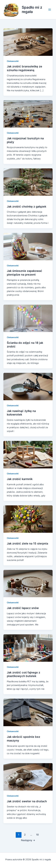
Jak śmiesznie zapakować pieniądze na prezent (24, 272)
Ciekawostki (13, 61)
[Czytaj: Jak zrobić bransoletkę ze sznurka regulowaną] (27, 42)
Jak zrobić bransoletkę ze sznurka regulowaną (24, 68)
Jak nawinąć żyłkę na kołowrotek (21, 412)
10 (37, 834)
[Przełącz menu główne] (49, 9)
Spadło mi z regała (32, 9)
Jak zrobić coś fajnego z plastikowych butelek (23, 674)
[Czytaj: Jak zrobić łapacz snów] (27, 583)
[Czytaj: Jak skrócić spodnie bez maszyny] (27, 712)
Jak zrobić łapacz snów (23, 608)
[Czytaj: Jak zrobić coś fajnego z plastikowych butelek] (27, 648)
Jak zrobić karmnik (20, 479)
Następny (28, 840)
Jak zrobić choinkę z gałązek (26, 206)
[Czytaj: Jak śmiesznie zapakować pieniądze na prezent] (27, 246)
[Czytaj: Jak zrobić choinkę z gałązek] (27, 181)
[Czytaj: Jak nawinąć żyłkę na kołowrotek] (27, 386)
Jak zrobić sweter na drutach (27, 801)
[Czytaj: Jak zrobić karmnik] (27, 454)
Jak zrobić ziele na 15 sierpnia (27, 543)
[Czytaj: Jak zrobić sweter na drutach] (27, 776)
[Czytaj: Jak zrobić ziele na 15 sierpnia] (27, 519)
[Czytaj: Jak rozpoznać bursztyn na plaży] (27, 113)
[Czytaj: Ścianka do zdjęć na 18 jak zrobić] (27, 318)
